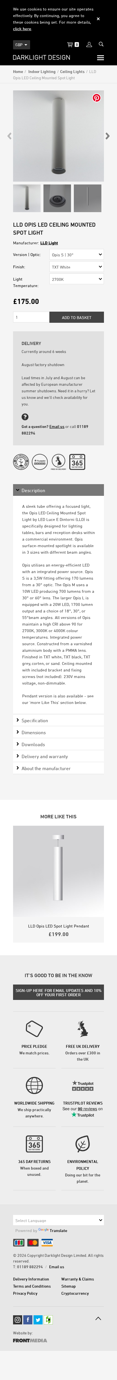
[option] (58, 136)
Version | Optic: (27, 254)
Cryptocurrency (75, 1293)
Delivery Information (31, 1278)
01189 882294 (30, 1266)
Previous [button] (9, 136)
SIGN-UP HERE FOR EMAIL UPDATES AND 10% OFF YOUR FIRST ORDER (59, 992)
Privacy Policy (25, 1293)
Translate (58, 1230)
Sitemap (68, 1286)
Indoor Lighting (42, 71)
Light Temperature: (26, 282)
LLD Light (49, 242)
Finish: (19, 266)
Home (18, 71)
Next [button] (107, 136)
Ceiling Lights (72, 71)
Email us (56, 426)
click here (22, 28)
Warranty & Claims (77, 1278)
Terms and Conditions (32, 1286)
